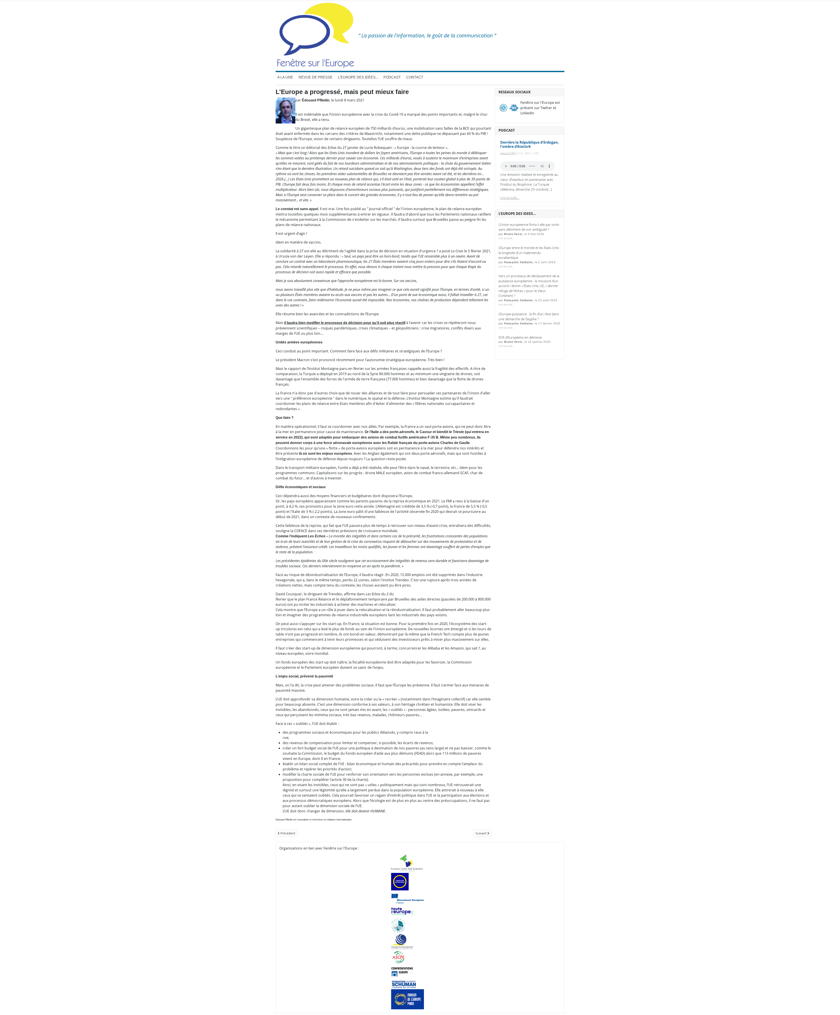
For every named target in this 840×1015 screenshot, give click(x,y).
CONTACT (414, 77)
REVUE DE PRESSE (315, 77)
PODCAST (392, 77)
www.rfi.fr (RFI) (508, 153)
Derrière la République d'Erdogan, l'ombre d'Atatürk (529, 144)
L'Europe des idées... (358, 77)
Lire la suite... (510, 197)
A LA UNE (285, 77)
